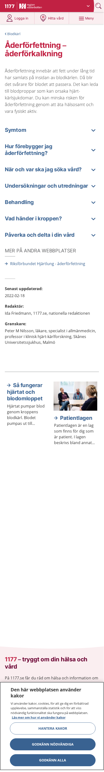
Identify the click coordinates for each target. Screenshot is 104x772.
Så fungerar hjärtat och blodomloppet (24, 392)
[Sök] (99, 6)
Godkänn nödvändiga (53, 744)
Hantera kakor (52, 728)
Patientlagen (76, 418)
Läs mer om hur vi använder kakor (39, 717)
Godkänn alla (52, 760)
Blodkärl (14, 34)
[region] (52, 726)
